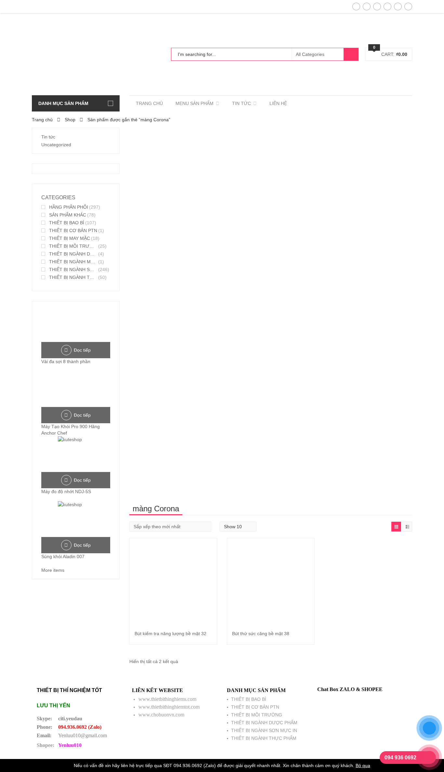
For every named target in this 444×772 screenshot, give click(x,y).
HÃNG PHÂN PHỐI (68, 207)
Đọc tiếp (82, 350)
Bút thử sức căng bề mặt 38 (260, 633)
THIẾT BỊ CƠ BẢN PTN (73, 230)
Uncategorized (56, 144)
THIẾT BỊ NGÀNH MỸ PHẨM (73, 261)
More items (52, 570)
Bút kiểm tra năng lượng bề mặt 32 (170, 633)
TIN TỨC (241, 103)
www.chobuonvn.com (161, 714)
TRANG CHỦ (149, 103)
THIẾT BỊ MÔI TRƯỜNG (73, 246)
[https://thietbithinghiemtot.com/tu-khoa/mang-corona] (396, 526)
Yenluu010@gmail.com (82, 735)
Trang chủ (42, 119)
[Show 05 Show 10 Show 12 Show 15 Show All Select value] (238, 526)
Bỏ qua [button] (363, 765)
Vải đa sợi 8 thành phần (65, 361)
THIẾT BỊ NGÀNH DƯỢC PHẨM (73, 253)
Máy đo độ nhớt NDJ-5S (66, 491)
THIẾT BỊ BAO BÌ (66, 222)
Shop (70, 119)
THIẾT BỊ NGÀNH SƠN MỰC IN (73, 269)
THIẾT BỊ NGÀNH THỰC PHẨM (73, 277)
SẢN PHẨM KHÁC (67, 214)
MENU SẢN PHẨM (195, 103)
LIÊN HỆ (278, 103)
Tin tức (48, 136)
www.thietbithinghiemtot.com (169, 707)
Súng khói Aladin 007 (63, 556)
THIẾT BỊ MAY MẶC (69, 238)
